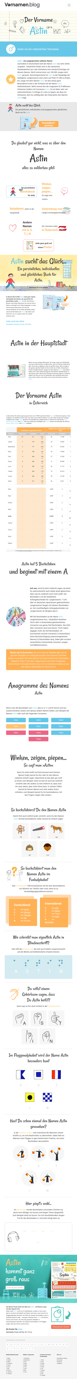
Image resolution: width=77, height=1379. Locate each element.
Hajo (42, 1372)
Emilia (8, 1365)
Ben (24, 1370)
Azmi (9, 536)
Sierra (57, 911)
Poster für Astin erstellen (15, 1287)
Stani (38, 726)
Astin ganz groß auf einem (43, 245)
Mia (7, 1368)
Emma (8, 1370)
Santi (61, 720)
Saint (38, 720)
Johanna (9, 1372)
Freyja (42, 1363)
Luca (25, 1372)
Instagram (59, 1363)
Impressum (60, 1360)
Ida (25, 918)
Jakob (8, 421)
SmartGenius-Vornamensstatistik (25, 550)
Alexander (26, 1358)
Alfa (56, 908)
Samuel (27, 912)
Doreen (42, 1370)
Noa (41, 1373)
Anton (26, 909)
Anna (8, 1366)
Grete (42, 1360)
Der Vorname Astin (50, 228)
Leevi (42, 1361)
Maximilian (14, 421)
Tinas (38, 739)
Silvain (8, 423)
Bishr (12, 423)
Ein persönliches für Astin (27, 192)
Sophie (8, 1360)
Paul (65, 419)
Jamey (17, 423)
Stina (16, 733)
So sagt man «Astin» (47, 191)
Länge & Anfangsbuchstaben (54, 210)
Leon (9, 466)
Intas (15, 713)
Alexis (42, 1366)
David (10, 461)
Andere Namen (27, 228)
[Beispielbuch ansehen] (38, 122)
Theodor (27, 915)
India (57, 916)
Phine (42, 1365)
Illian (9, 489)
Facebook (59, 1361)
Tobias (10, 471)
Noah (9, 481)
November (49, 922)
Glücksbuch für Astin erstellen (38, 287)
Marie (8, 1358)
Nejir (9, 496)
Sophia (9, 1373)
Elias (22, 421)
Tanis (38, 733)
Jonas (10, 476)
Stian (61, 726)
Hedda (42, 1375)
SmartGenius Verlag (62, 1358)
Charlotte (9, 1363)
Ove (41, 1368)
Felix (9, 456)
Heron (24, 423)
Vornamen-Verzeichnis (15, 1340)
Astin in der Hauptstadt (22, 210)
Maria (8, 1361)
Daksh (10, 543)
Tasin (61, 733)
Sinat (16, 726)
